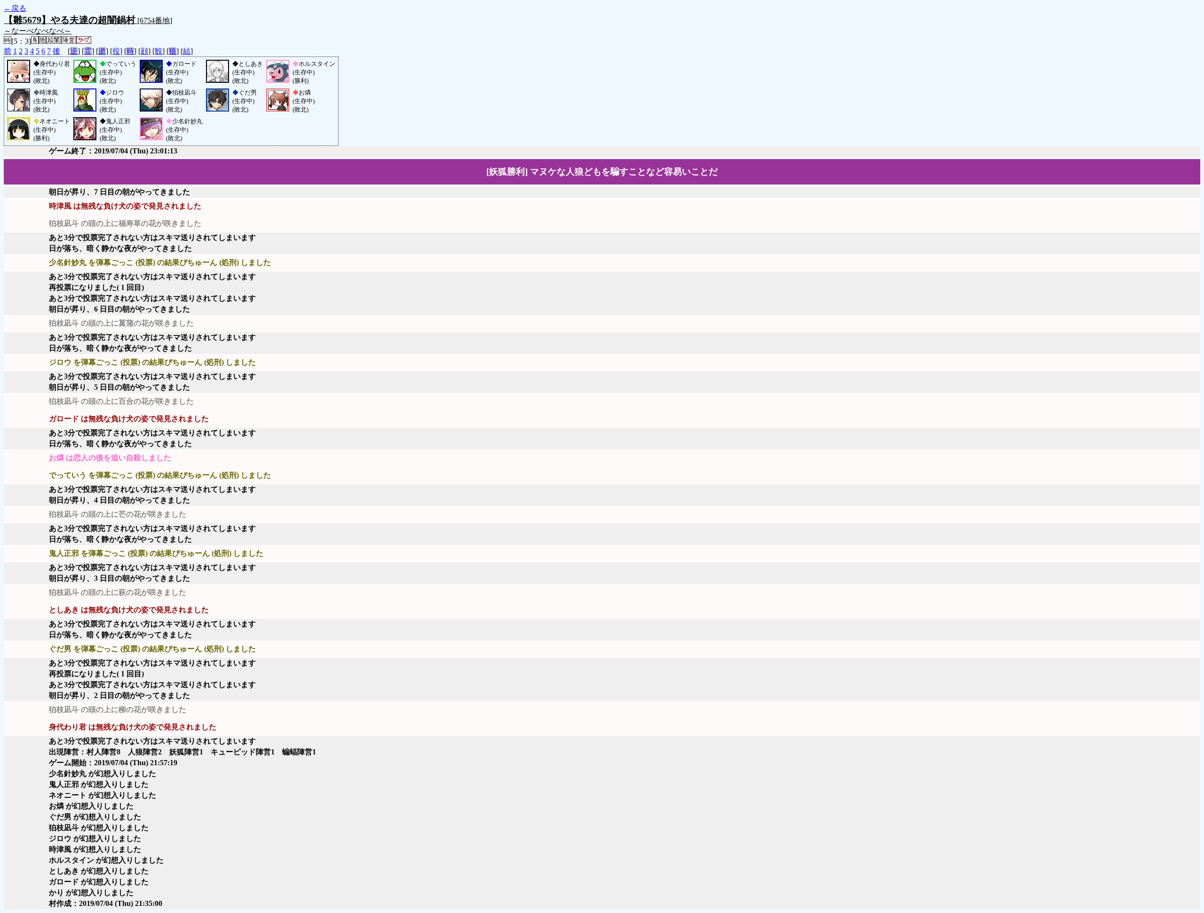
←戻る (15, 8)
